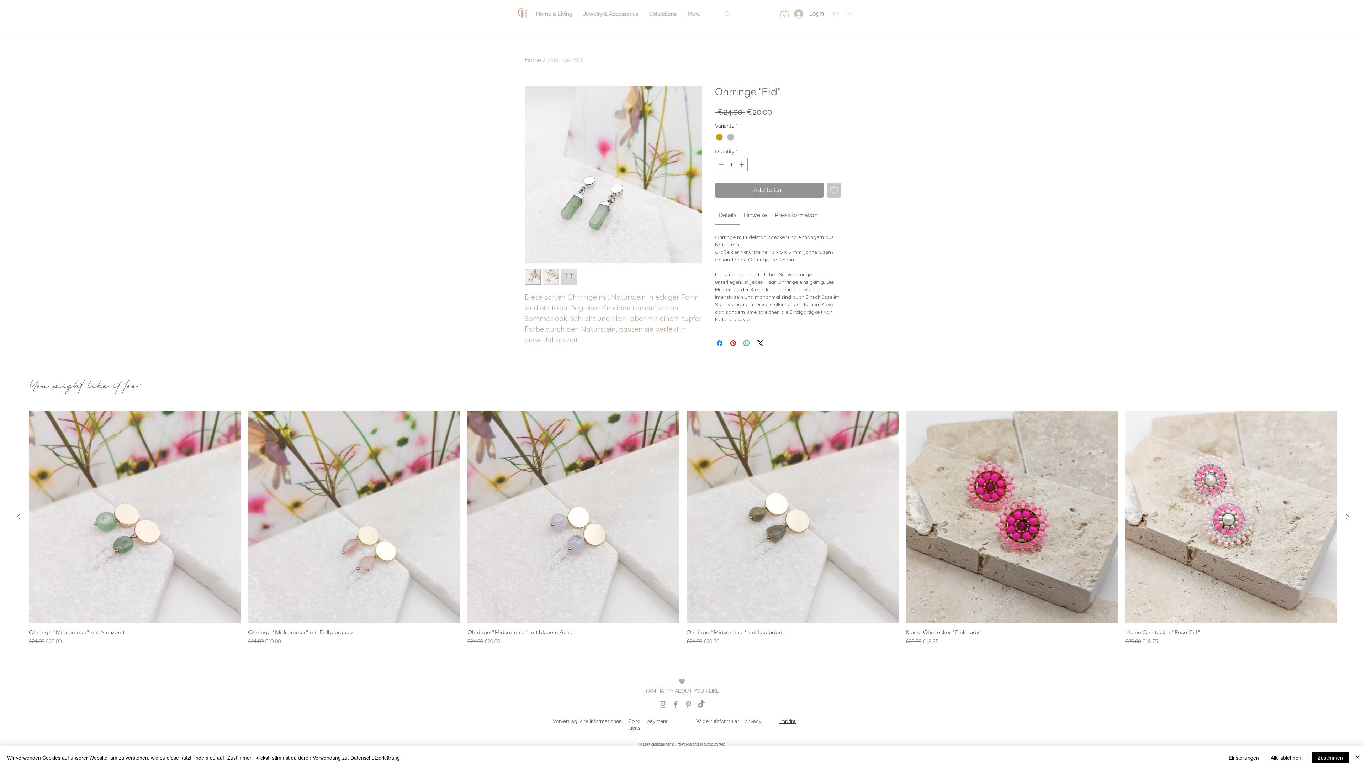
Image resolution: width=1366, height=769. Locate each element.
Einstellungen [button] (1244, 757)
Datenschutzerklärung (375, 757)
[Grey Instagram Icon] (662, 704)
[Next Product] (1347, 516)
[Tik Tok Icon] (701, 704)
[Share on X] (760, 343)
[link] (727, 215)
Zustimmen (1330, 757)
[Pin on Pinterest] (733, 343)
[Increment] (742, 164)
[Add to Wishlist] (834, 190)
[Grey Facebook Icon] (675, 704)
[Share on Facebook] (719, 343)
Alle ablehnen (1286, 757)
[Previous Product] (18, 516)
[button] (784, 14)
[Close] (1357, 757)
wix (722, 744)
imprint (787, 721)
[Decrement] (720, 164)
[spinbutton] (731, 164)
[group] (683, 528)
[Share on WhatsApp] (746, 343)
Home (533, 60)
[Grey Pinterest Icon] (688, 704)
